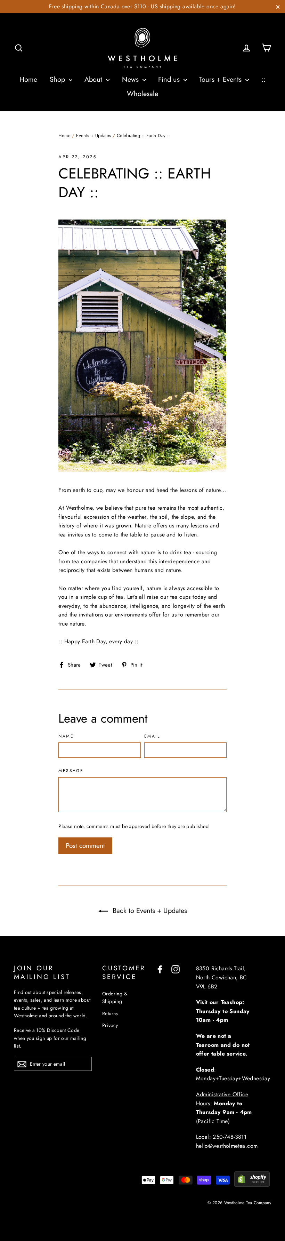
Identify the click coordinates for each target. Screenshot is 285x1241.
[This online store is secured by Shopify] (252, 1185)
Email (152, 736)
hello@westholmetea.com (227, 1146)
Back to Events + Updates (149, 911)
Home (28, 79)
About (94, 79)
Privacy (110, 1025)
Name (66, 736)
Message (70, 771)
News (131, 79)
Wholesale (142, 94)
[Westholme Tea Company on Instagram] (175, 968)
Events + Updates (93, 135)
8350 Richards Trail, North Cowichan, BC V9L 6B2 (221, 977)
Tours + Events (221, 79)
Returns (110, 1013)
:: (263, 79)
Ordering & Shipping (114, 997)
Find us (170, 79)
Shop (58, 79)
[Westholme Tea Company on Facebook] (160, 968)
